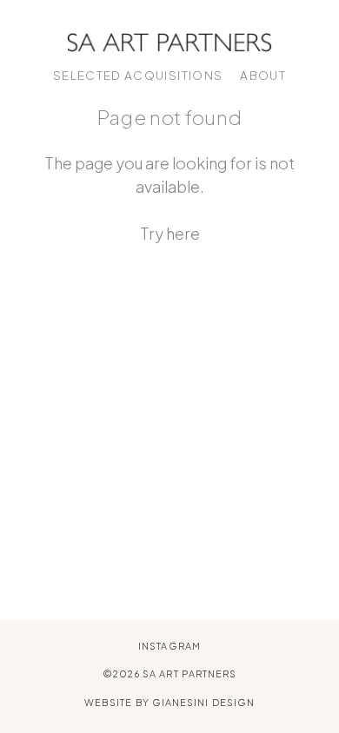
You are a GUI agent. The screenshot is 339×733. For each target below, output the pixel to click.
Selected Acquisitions (138, 75)
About (263, 75)
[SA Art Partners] (169, 40)
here (183, 233)
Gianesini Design (203, 702)
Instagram (169, 645)
